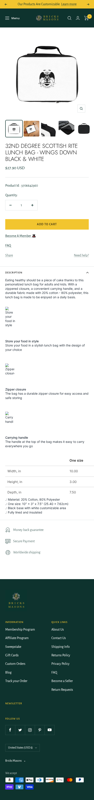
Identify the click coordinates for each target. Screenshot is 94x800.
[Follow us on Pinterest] (40, 730)
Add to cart (47, 224)
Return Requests (62, 689)
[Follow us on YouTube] (49, 730)
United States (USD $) (20, 747)
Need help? (81, 255)
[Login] (78, 18)
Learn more (69, 4)
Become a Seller (62, 681)
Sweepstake (13, 646)
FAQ (8, 245)
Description (13, 272)
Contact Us (58, 638)
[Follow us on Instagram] (30, 730)
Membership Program (20, 629)
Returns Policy (60, 655)
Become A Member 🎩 (20, 236)
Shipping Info (60, 646)
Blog (8, 672)
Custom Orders (15, 663)
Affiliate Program (17, 638)
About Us (57, 629)
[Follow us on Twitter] (20, 730)
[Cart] (86, 18)
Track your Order (16, 681)
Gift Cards (12, 655)
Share (9, 255)
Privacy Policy (60, 663)
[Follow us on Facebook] (10, 730)
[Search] (69, 18)
